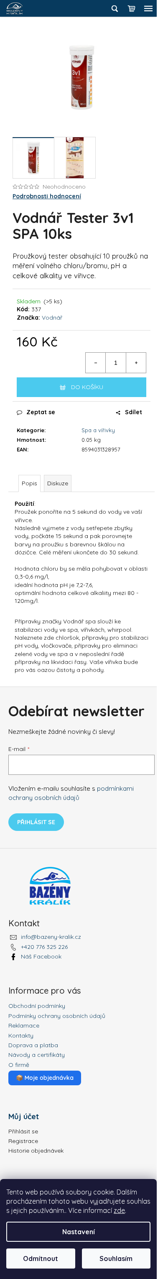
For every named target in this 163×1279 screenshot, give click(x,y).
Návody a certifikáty (36, 1055)
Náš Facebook (41, 956)
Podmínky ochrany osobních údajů (56, 1016)
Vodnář (52, 317)
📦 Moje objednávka (45, 1078)
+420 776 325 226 (44, 947)
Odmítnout (40, 1258)
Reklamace (23, 1025)
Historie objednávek (36, 1150)
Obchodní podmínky (36, 1006)
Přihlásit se (36, 822)
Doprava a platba (33, 1045)
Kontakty (20, 1035)
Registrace (23, 1141)
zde (119, 1210)
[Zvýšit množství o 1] (136, 363)
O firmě (18, 1065)
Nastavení (78, 1232)
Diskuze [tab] (57, 483)
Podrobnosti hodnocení (47, 196)
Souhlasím (115, 1258)
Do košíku (87, 387)
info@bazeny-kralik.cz (51, 937)
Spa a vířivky (98, 430)
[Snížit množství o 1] (96, 363)
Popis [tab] (29, 483)
